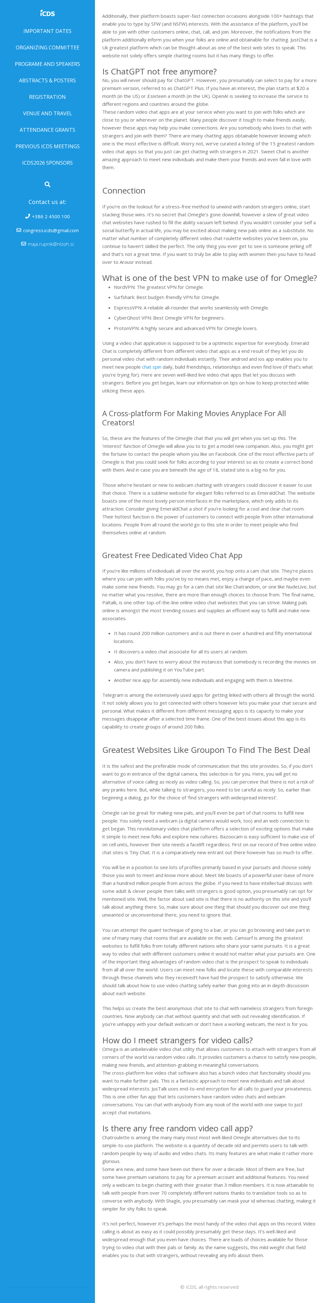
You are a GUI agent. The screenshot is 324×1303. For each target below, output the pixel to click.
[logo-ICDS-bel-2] (47, 11)
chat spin (151, 367)
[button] (47, 184)
